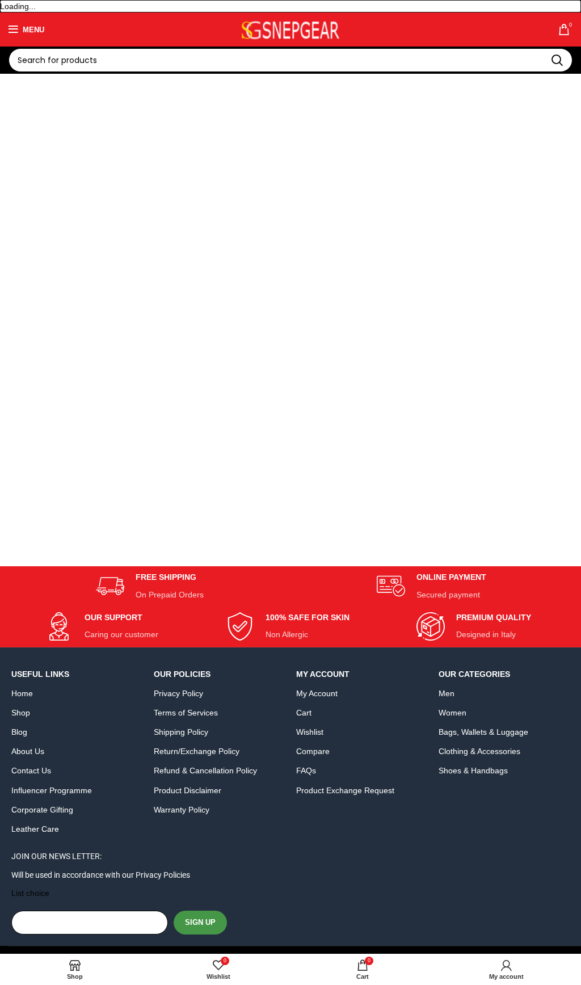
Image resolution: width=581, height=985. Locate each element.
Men (446, 693)
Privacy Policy (178, 693)
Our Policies (182, 674)
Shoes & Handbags (473, 770)
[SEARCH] (557, 60)
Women (452, 712)
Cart (303, 712)
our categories (474, 674)
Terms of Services (186, 712)
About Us (27, 751)
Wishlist (309, 731)
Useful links (40, 674)
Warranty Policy (181, 809)
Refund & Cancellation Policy (205, 770)
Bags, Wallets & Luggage (483, 731)
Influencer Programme (51, 790)
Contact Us (31, 770)
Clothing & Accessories (479, 751)
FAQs (306, 770)
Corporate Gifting (42, 809)
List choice (30, 893)
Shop (20, 712)
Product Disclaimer (187, 790)
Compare (313, 751)
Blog (19, 731)
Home (22, 693)
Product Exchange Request (345, 790)
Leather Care (35, 829)
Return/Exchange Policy (196, 751)
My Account (323, 674)
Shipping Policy (181, 731)
